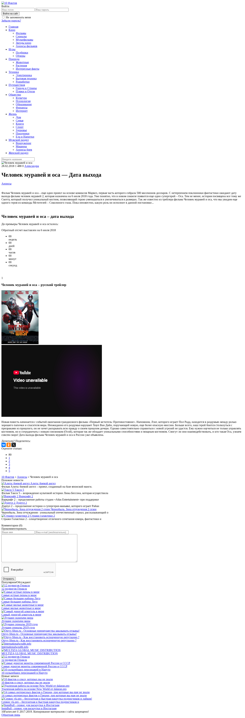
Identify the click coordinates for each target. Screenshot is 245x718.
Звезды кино (23, 42)
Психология (23, 101)
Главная (13, 26)
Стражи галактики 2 (42, 515)
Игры (12, 49)
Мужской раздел (19, 139)
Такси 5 (19, 489)
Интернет (22, 110)
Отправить (8, 578)
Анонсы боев (24, 149)
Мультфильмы (24, 39)
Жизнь (13, 114)
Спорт (19, 127)
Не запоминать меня (18, 17)
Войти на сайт (10, 13)
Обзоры (20, 55)
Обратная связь (10, 714)
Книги (20, 123)
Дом (18, 117)
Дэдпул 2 (21, 502)
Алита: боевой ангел (43, 483)
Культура (21, 97)
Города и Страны (26, 88)
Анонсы (6, 183)
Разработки (23, 81)
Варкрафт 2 (26, 496)
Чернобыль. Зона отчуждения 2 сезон (73, 509)
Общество (15, 94)
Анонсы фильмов (26, 46)
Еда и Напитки (25, 136)
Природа (14, 59)
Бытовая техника (26, 78)
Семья (19, 120)
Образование (24, 104)
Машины (21, 146)
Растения (21, 65)
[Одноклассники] (8, 445)
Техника (14, 72)
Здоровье (21, 130)
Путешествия (17, 84)
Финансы (21, 107)
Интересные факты (27, 68)
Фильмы (21, 33)
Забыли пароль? (11, 20)
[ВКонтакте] (3, 445)
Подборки (22, 52)
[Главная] (9, 2)
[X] (13, 445)
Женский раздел (18, 152)
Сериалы (21, 36)
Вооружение (23, 143)
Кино (12, 29)
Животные (22, 62)
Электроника (24, 75)
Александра (31, 166)
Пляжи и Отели (25, 91)
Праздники (22, 133)
